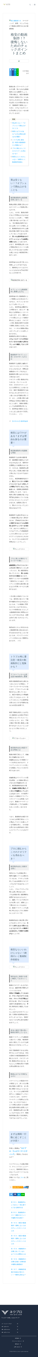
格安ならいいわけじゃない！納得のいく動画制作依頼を (19, 159)
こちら (22, 1177)
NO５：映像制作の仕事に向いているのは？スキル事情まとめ (18, 1251)
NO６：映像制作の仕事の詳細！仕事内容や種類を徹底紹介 (18, 1261)
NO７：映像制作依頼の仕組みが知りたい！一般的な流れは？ (18, 1272)
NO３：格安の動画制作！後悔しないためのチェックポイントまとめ (18, 1227)
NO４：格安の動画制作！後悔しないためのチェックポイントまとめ (18, 1240)
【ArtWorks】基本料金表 (20, 421)
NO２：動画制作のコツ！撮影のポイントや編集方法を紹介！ (18, 1215)
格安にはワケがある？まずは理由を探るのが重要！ (19, 134)
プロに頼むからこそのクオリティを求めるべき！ (19, 151)
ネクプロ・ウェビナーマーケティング (18, 1151)
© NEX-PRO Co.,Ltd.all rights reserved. (19, 1351)
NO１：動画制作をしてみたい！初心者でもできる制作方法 (18, 1204)
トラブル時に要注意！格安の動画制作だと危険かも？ (19, 142)
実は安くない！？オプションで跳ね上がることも (19, 125)
